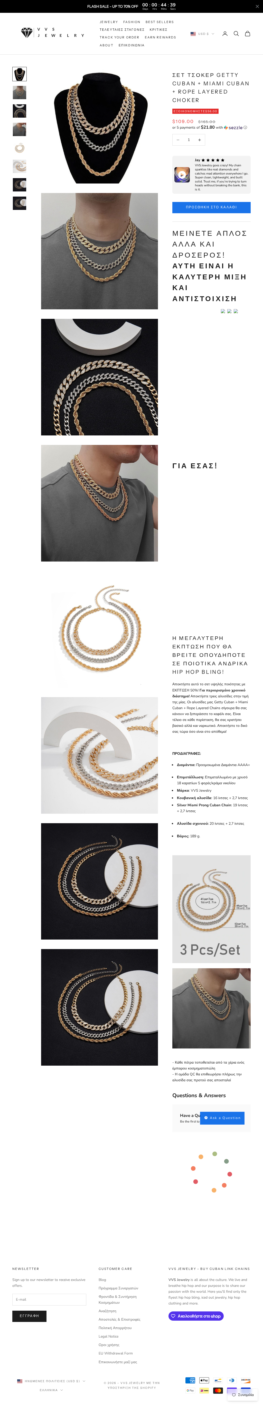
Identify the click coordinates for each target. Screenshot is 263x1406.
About (107, 45)
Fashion (131, 22)
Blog (102, 1279)
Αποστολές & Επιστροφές (119, 1319)
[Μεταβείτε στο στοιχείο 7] (19, 185)
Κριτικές (158, 30)
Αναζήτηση (107, 1311)
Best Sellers (160, 22)
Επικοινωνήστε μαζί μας (118, 1362)
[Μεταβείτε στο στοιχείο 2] (19, 92)
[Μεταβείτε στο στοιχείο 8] (19, 203)
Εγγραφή (29, 1316)
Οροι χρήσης (109, 1344)
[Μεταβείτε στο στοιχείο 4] (19, 129)
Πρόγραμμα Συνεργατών (118, 1288)
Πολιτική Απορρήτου (115, 1328)
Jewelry (109, 22)
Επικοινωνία (132, 45)
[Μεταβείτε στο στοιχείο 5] (19, 148)
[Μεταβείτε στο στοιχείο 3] (19, 111)
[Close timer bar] (257, 6)
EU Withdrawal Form (116, 1353)
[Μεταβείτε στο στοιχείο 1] (19, 74)
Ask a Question (225, 1118)
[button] (211, 127)
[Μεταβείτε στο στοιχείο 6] (19, 166)
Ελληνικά (49, 1390)
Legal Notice (108, 1336)
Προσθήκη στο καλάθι (211, 207)
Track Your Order (120, 37)
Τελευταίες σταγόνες (122, 30)
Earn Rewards (160, 37)
